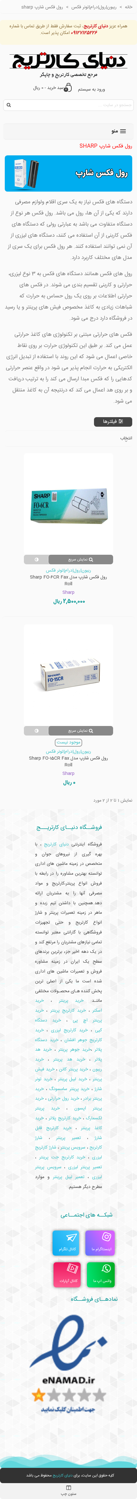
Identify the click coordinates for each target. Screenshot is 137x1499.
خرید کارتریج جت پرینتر (62, 1157)
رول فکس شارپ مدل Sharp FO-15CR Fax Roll (68, 762)
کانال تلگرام (67, 1249)
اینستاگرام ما (102, 1249)
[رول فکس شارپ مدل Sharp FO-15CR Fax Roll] (68, 675)
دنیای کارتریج (63, 1475)
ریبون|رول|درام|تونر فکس (68, 570)
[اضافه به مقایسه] (36, 559)
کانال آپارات (68, 1281)
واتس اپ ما (102, 1281)
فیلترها (110, 421)
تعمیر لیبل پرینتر (69, 1177)
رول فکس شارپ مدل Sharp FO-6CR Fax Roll (68, 580)
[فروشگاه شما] (68, 63)
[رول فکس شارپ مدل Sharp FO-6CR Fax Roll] (68, 504)
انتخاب (126, 438)
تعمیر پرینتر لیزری (85, 1167)
